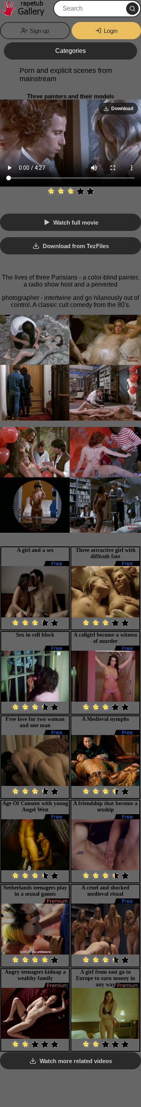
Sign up (39, 30)
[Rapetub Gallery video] (26, 8)
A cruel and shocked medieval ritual (105, 891)
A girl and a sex (35, 550)
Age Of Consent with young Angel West (35, 806)
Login (111, 30)
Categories (70, 50)
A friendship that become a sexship (105, 806)
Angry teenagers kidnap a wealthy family (35, 975)
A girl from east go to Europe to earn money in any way (105, 978)
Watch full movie (75, 222)
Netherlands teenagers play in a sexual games (35, 891)
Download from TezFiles (76, 246)
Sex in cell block (35, 635)
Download (122, 108)
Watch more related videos (76, 1061)
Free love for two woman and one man (35, 722)
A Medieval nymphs (105, 719)
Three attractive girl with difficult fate (106, 553)
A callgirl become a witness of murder (105, 638)
